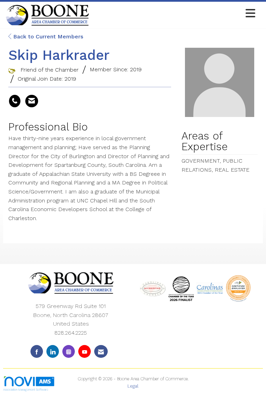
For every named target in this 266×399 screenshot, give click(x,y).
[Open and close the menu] (174, 13)
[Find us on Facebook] (36, 351)
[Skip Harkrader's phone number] (14, 101)
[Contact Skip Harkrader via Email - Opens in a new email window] (32, 101)
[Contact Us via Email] (101, 351)
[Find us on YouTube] (84, 351)
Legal (133, 386)
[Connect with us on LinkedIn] (52, 351)
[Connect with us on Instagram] (68, 351)
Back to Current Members (47, 36)
